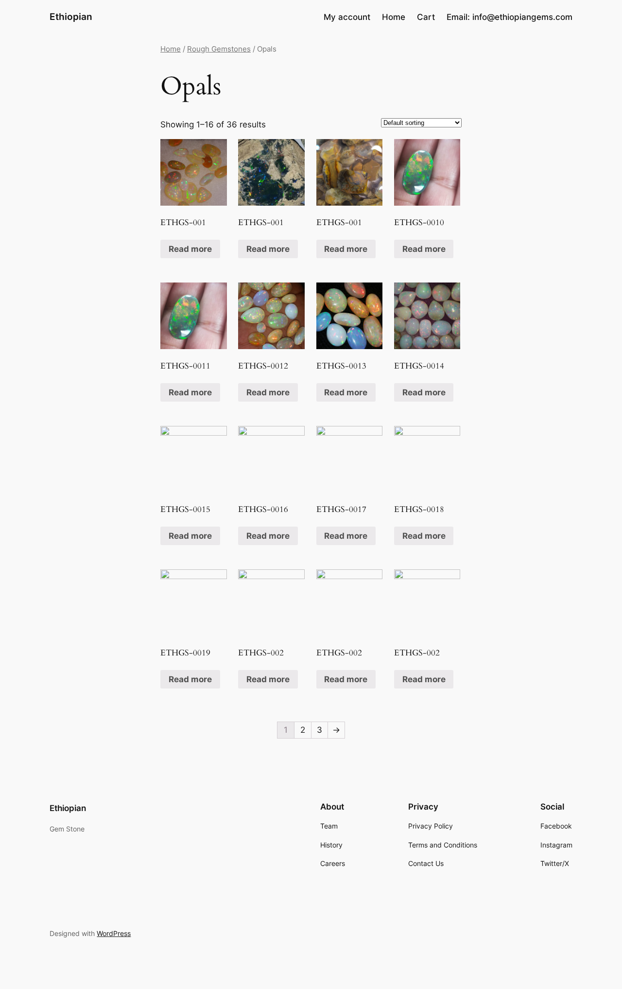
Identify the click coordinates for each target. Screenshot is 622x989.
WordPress (114, 933)
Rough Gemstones (219, 48)
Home (170, 48)
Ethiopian (71, 16)
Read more (190, 249)
